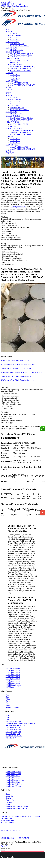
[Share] (4, 848)
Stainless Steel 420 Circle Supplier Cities (16, 376)
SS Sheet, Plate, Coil (13, 721)
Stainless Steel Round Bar (15, 780)
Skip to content (6, 2)
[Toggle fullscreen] (6, 848)
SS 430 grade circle (13, 675)
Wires (8, 699)
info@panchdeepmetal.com (18, 6)
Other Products (11, 738)
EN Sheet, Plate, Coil (13, 732)
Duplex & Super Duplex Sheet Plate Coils (21, 723)
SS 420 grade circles (13, 673)
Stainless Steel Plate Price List (16, 808)
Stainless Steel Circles (13, 784)
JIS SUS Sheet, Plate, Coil (15, 725)
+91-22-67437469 (22, 838)
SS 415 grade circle (13, 677)
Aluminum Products (13, 707)
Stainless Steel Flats (13, 782)
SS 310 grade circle (13, 683)
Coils (7, 719)
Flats (7, 703)
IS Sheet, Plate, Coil (13, 734)
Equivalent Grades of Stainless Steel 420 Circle (18, 364)
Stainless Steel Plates (13, 774)
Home (8, 794)
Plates (8, 717)
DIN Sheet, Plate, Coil (14, 736)
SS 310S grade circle (13, 685)
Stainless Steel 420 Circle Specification (15, 361)
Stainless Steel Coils (13, 776)
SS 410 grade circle (13, 670)
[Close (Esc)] (2, 848)
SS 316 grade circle (13, 681)
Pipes (7, 695)
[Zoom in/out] (9, 848)
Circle (8, 701)
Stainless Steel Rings (13, 786)
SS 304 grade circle (13, 679)
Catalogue (9, 802)
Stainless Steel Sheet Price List (17, 806)
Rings (8, 705)
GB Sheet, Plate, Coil (13, 730)
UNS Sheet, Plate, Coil (14, 727)
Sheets (8, 715)
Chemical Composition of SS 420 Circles (16, 368)
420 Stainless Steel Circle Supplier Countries (17, 380)
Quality (8, 798)
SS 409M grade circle (14, 668)
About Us (9, 796)
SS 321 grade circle (13, 687)
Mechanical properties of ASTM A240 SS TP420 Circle (21, 372)
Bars (7, 697)
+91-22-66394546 (7, 4)
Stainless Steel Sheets (13, 772)
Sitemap (8, 804)
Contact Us (10, 800)
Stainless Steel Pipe (13, 778)
